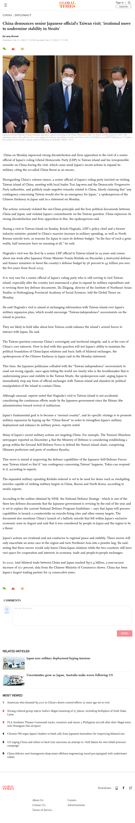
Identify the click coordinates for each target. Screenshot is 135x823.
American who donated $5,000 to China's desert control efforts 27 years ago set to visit (58, 702)
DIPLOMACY (23, 15)
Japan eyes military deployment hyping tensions (58, 658)
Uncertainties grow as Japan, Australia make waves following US (70, 675)
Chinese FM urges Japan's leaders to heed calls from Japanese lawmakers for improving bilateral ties (66, 733)
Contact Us (39, 805)
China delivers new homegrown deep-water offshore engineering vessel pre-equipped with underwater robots (67, 755)
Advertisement (76, 805)
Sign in (120, 2)
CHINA (7, 15)
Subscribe (123, 6)
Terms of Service (42, 810)
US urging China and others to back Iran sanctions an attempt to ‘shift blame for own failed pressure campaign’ (66, 743)
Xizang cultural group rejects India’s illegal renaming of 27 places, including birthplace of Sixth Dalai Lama (66, 712)
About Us (37, 800)
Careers (72, 800)
